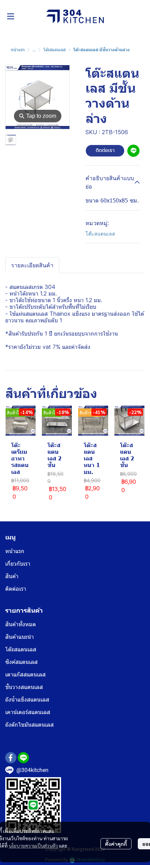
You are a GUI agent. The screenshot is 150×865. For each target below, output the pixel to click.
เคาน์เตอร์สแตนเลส (27, 712)
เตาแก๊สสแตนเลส (25, 675)
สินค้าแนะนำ (19, 637)
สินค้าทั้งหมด (20, 624)
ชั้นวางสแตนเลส (24, 687)
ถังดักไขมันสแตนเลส (29, 725)
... (34, 49)
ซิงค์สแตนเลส (21, 662)
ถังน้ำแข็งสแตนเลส (27, 700)
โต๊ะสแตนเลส (54, 49)
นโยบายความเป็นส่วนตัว (33, 845)
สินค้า (11, 576)
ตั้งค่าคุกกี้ (116, 844)
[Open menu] (10, 16)
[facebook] (10, 757)
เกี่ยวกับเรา (17, 564)
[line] (23, 757)
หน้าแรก (18, 49)
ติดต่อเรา (105, 150)
